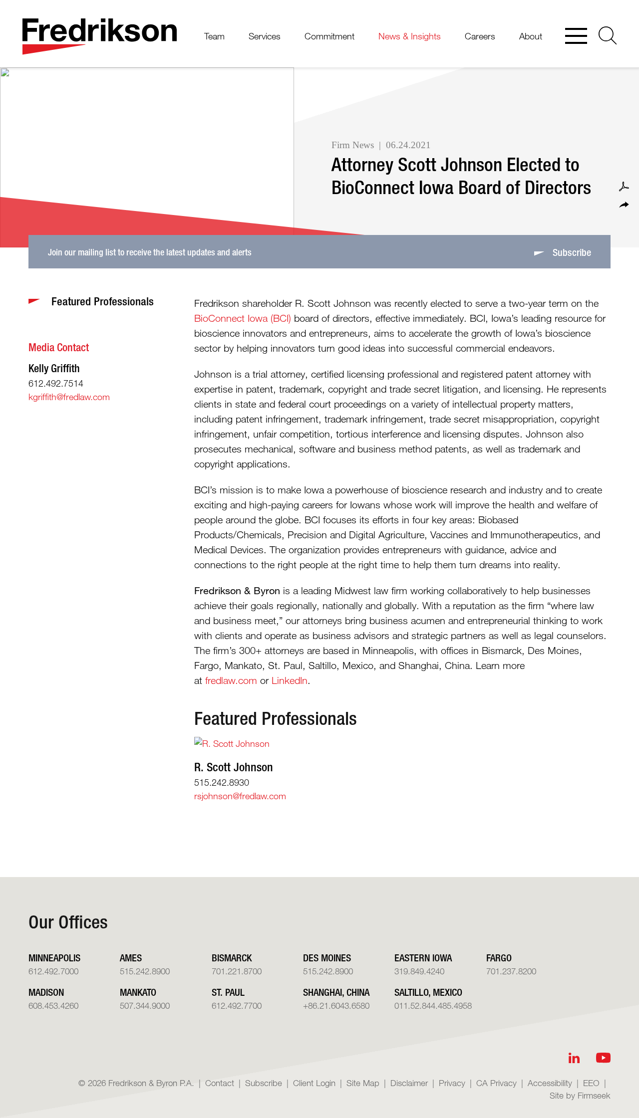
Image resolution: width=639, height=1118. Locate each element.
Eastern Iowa (423, 957)
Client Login (314, 1083)
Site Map (362, 1083)
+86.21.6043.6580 (336, 1005)
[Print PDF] (624, 187)
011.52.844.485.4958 (433, 1005)
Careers (480, 35)
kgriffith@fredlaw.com (69, 396)
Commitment (329, 35)
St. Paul (228, 992)
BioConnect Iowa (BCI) (242, 318)
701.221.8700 (237, 971)
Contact (219, 1083)
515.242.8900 (145, 971)
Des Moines (327, 957)
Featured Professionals (275, 718)
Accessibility (550, 1083)
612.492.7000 (53, 971)
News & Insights (409, 35)
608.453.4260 (53, 1005)
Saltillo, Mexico (428, 992)
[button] (624, 205)
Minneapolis (54, 957)
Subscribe (263, 1083)
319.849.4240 (419, 971)
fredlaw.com (231, 680)
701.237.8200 (511, 971)
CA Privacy (496, 1083)
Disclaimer (409, 1083)
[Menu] (576, 37)
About (530, 35)
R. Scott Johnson (233, 767)
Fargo (499, 957)
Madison (46, 992)
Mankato (138, 992)
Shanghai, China (336, 992)
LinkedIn (290, 680)
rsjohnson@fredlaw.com (240, 795)
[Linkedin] (574, 1058)
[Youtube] (603, 1058)
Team (214, 35)
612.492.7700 (237, 1005)
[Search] (608, 35)
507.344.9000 (145, 1005)
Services (265, 35)
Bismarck (232, 957)
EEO (591, 1083)
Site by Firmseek (580, 1095)
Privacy (452, 1083)
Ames (131, 957)
